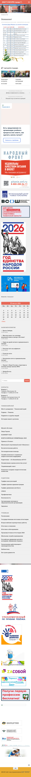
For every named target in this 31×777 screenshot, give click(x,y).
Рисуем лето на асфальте (11, 348)
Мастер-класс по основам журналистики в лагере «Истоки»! (13, 336)
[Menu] (29, 2)
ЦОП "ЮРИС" (25, 772)
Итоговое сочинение (8, 526)
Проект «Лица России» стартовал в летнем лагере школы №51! (14, 365)
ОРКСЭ (3, 491)
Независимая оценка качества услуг (14, 463)
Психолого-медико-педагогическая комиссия (13, 470)
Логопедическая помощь (10, 451)
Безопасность (6, 498)
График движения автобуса (11, 488)
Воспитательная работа (9, 448)
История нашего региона (10, 419)
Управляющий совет (8, 466)
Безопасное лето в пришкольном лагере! (13, 359)
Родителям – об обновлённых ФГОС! (13, 459)
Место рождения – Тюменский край (13, 409)
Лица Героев (5, 431)
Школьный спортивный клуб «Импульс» (15, 445)
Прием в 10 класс (7, 441)
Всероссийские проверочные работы (14, 522)
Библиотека (5, 549)
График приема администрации (12, 484)
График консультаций (9, 481)
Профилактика (6, 494)
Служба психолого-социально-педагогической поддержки (11, 455)
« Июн (3, 321)
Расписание (5, 516)
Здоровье (4, 506)
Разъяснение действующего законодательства (11, 545)
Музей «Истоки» (6, 428)
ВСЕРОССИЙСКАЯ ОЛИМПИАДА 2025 (14, 438)
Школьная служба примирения (12, 536)
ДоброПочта (7, 371)
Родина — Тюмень (7, 412)
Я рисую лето (7, 353)
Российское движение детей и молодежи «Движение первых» (12, 540)
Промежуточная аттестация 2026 (13, 532)
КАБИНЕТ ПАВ (6, 435)
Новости (4, 15)
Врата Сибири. (8, 330)
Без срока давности (8, 552)
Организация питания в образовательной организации (11, 502)
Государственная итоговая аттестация (15, 519)
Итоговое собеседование (9, 529)
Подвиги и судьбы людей (10, 415)
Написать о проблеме (12, 140)
